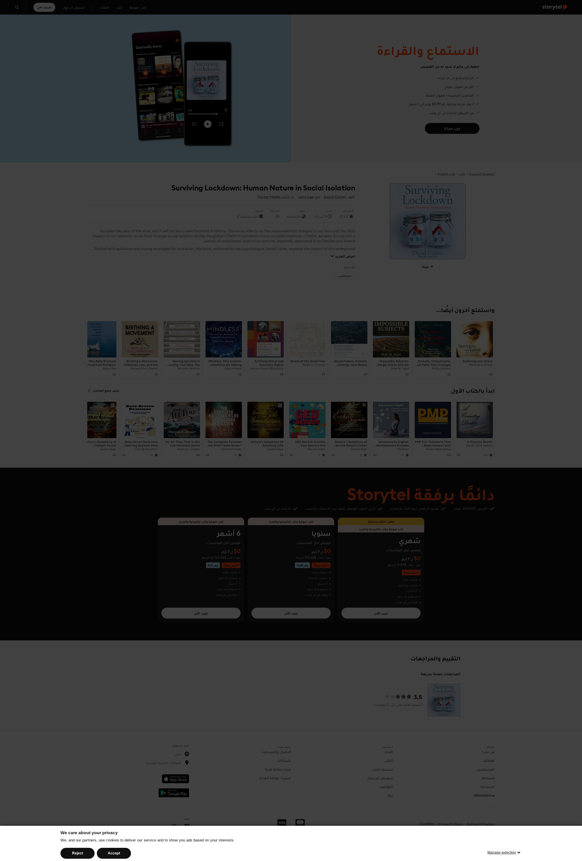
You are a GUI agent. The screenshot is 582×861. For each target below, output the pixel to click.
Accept (114, 853)
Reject (77, 853)
